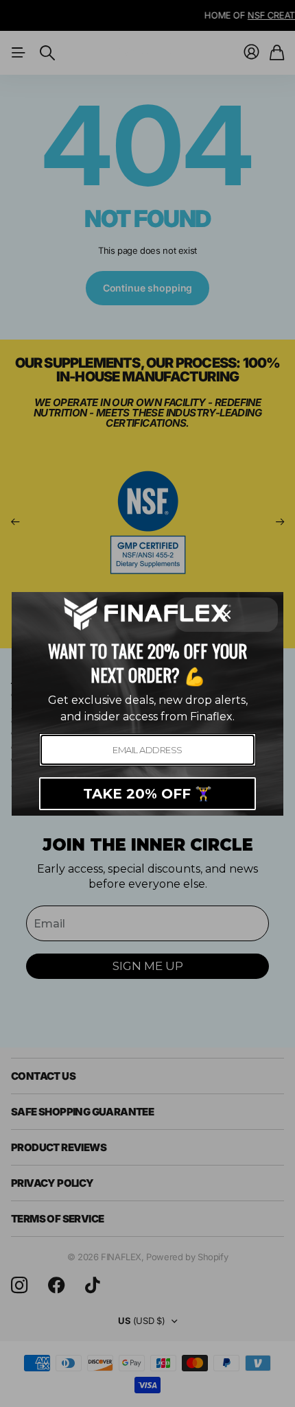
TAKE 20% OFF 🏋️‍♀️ (147, 793)
